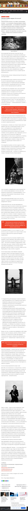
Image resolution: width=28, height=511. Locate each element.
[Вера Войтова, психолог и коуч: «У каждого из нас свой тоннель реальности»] (5, 492)
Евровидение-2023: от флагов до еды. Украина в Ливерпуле (20, 486)
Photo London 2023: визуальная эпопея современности (6, 486)
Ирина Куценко (4, 467)
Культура (14, 10)
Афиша (7, 10)
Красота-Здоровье (3, 16)
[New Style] (14, 0)
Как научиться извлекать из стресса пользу (22, 498)
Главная (4, 10)
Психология (7, 16)
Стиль (18, 10)
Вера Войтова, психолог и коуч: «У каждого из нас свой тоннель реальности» (4, 499)
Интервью (21, 10)
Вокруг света (5, 12)
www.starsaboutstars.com (6, 470)
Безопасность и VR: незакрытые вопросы (13, 498)
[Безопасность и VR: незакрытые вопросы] (14, 492)
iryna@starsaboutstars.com (6, 469)
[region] (18, 506)
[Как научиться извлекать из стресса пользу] (23, 492)
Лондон (11, 10)
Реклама (9, 12)
